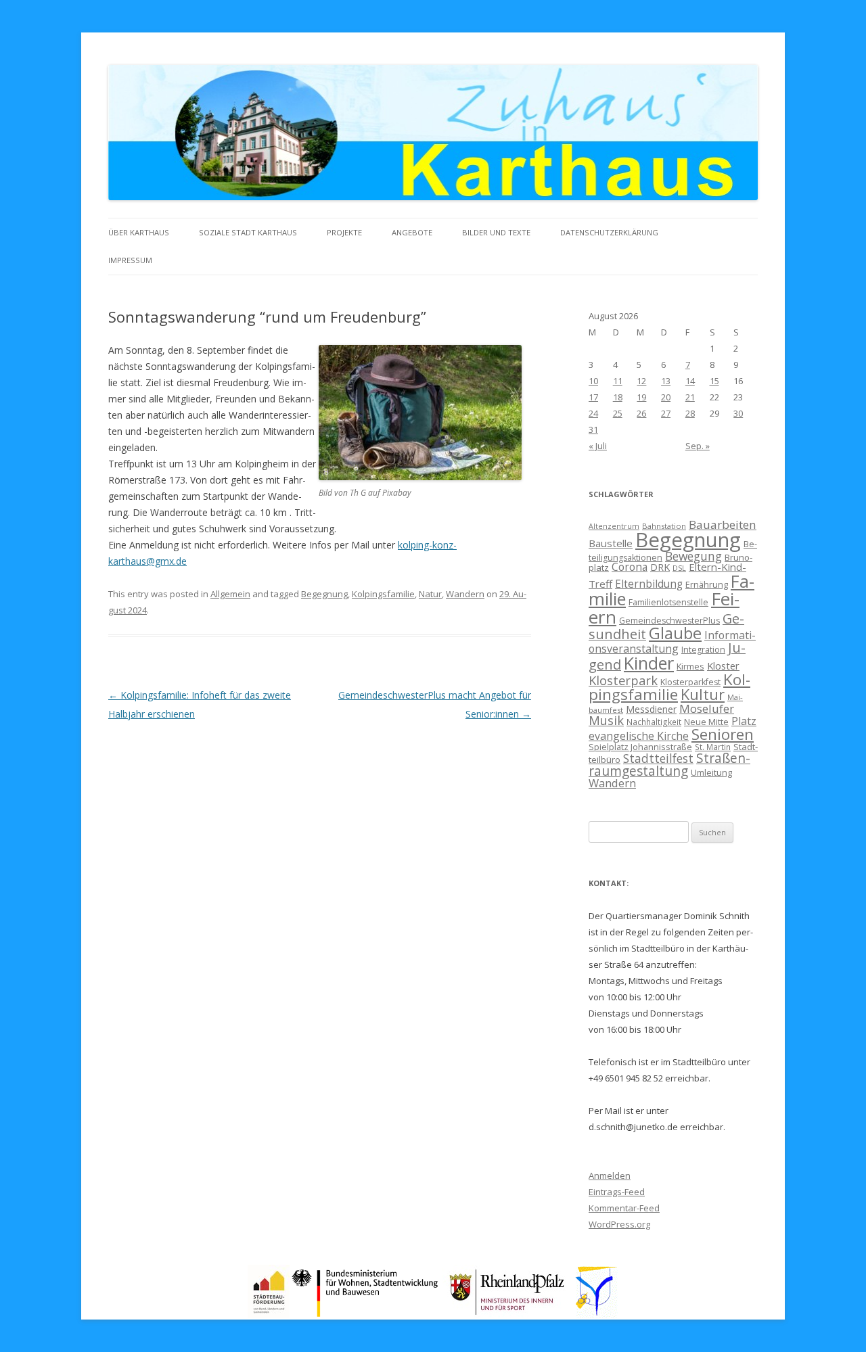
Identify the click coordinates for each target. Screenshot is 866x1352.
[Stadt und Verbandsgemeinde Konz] (596, 1314)
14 (690, 381)
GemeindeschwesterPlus (669, 620)
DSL (679, 568)
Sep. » (697, 446)
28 (690, 413)
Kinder (649, 662)
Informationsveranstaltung (672, 642)
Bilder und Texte (496, 232)
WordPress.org (619, 1224)
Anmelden (610, 1175)
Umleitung (711, 772)
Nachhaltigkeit (653, 721)
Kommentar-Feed (624, 1208)
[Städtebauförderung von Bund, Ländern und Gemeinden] (269, 1314)
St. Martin (713, 746)
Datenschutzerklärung (609, 232)
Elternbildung (649, 584)
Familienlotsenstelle (668, 602)
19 (641, 397)
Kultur (703, 694)
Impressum (130, 260)
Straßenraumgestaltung (669, 764)
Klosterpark (623, 680)
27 (665, 413)
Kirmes (690, 666)
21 (690, 397)
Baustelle (611, 543)
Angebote (412, 232)
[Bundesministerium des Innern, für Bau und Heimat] (366, 1314)
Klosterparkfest (690, 682)
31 (593, 429)
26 (641, 413)
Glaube (675, 633)
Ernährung (706, 584)
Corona (629, 566)
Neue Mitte (706, 722)
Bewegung (693, 556)
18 (617, 397)
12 (641, 381)
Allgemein (230, 594)
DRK (660, 567)
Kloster (723, 665)
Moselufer (706, 708)
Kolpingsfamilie (383, 594)
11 (617, 381)
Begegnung (324, 594)
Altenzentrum (614, 526)
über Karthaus (138, 232)
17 (593, 397)
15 (714, 381)
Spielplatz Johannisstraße (640, 747)
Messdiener (651, 709)
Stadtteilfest (658, 758)
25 (617, 413)
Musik (606, 720)
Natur (430, 594)
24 (593, 413)
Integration (703, 649)
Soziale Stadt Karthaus (248, 232)
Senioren (722, 734)
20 (665, 397)
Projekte (344, 232)
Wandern (465, 594)
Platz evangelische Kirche (672, 728)
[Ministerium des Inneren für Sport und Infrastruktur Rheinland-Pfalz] (508, 1314)
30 (738, 413)
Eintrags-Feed (617, 1192)
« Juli (598, 446)
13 (665, 381)
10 (593, 381)
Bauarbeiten (722, 524)
